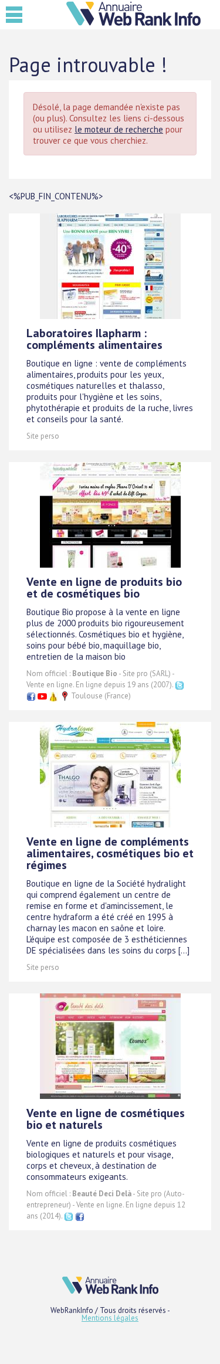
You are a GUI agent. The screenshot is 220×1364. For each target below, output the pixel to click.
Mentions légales (110, 1318)
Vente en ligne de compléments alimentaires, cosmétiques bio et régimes (110, 853)
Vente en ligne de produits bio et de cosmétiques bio (104, 587)
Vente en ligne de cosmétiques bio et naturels (105, 1118)
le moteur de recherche (119, 129)
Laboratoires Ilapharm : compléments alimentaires (94, 338)
